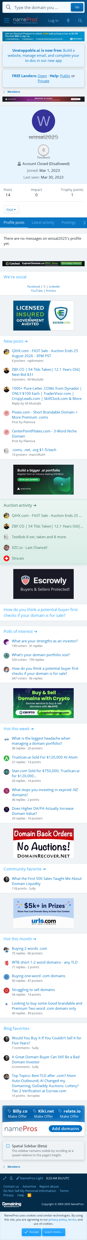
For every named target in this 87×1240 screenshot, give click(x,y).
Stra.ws (18, 558)
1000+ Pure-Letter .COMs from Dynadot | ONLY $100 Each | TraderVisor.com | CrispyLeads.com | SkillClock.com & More (47, 393)
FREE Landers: (24, 75)
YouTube (37, 291)
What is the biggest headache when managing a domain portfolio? (41, 741)
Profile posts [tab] (14, 222)
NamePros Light (31, 1178)
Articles (51, 291)
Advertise (29, 1186)
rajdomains (35, 360)
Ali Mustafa (35, 379)
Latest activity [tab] (43, 222)
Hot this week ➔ (19, 728)
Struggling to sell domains (33, 989)
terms (72, 1219)
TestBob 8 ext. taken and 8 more (39, 536)
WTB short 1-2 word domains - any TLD (45, 962)
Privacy (8, 1195)
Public (65, 75)
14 (8, 195)
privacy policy (58, 1219)
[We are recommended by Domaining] (11, 1206)
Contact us (11, 1186)
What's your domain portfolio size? (41, 654)
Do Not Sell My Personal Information (29, 1191)
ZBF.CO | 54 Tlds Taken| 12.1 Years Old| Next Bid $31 (47, 526)
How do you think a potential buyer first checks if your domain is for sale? (41, 612)
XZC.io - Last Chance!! (29, 547)
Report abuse (49, 1186)
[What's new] (68, 20)
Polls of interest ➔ (20, 631)
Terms (64, 1191)
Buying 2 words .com (29, 948)
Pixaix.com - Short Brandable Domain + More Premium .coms (45, 415)
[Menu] (6, 21)
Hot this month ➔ (20, 939)
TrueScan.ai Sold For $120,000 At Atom (45, 757)
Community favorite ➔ (25, 869)
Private (43, 80)
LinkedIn (54, 286)
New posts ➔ (16, 341)
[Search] (80, 20)
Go (77, 7)
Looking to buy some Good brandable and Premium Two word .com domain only (47, 1006)
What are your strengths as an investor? (45, 640)
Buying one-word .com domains (38, 975)
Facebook (33, 286)
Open (42, 75)
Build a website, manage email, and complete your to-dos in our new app (43, 55)
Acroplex (33, 1095)
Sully (32, 888)
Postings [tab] (69, 222)
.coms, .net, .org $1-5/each (34, 449)
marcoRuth (37, 454)
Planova (29, 422)
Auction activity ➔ (20, 505)
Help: (54, 75)
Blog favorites (16, 1028)
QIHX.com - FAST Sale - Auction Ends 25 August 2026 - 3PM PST (45, 353)
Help (20, 1195)
